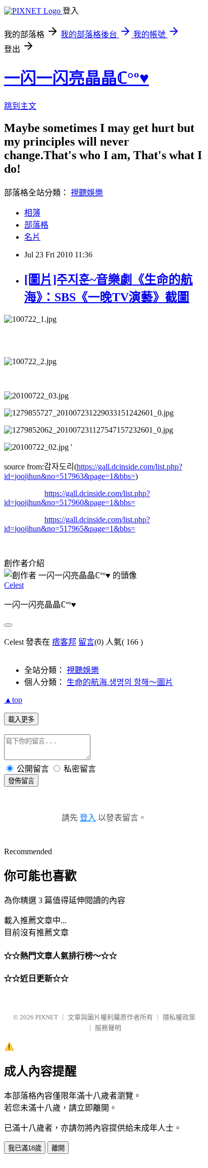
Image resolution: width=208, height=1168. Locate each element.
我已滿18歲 (24, 1148)
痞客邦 (64, 642)
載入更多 (21, 719)
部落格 (36, 225)
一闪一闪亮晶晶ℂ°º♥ (76, 78)
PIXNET (46, 1017)
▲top (13, 700)
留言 (86, 642)
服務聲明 (108, 1028)
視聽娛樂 (87, 192)
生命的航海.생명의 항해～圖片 (120, 682)
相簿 (32, 213)
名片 (32, 237)
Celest (14, 585)
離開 (58, 1148)
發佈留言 (21, 781)
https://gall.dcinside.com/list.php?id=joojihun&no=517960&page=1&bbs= (77, 498)
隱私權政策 (179, 1017)
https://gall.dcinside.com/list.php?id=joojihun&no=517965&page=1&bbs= (77, 524)
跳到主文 (20, 106)
